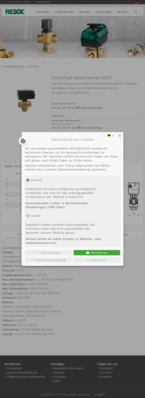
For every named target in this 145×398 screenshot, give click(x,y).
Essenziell (36, 180)
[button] (120, 136)
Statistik (35, 215)
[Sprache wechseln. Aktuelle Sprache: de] (112, 135)
